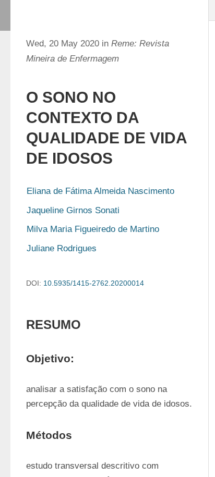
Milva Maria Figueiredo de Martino (93, 229)
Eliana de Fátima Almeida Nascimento (100, 191)
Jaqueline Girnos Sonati (73, 210)
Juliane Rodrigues (62, 248)
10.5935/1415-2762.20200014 (93, 283)
